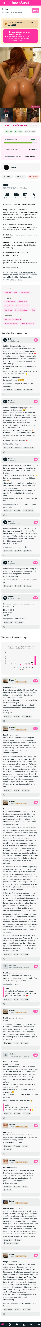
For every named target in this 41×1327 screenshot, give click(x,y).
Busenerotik (22, 302)
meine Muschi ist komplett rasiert (15, 277)
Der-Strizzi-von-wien (11, 973)
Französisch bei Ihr (22, 306)
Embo (5, 809)
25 (7, 194)
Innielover (7, 735)
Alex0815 (11, 597)
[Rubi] (20, 77)
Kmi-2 (5, 1132)
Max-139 (6, 1168)
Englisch (20, 279)
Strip (33, 310)
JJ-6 (9, 339)
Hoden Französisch (21, 310)
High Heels (8, 310)
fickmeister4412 (9, 1208)
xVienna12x (7, 1061)
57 (25, 194)
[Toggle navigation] (36, 3)
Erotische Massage (11, 323)
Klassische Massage (27, 323)
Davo (10, 561)
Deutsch (13, 279)
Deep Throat (9, 306)
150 (16, 194)
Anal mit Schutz (10, 302)
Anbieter (20, 967)
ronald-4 (6, 687)
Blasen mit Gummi (11, 292)
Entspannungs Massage (13, 319)
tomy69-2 (6, 1262)
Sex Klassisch (24, 292)
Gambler (11, 521)
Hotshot (11, 400)
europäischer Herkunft (24, 272)
